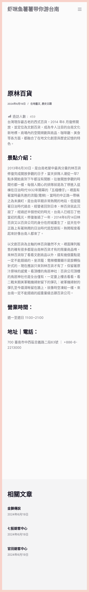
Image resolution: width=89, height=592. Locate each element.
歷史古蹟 (47, 103)
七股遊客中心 (17, 528)
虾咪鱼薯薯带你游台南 (33, 9)
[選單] (80, 9)
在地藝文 (35, 103)
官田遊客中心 (17, 549)
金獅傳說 (14, 508)
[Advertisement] (44, 58)
